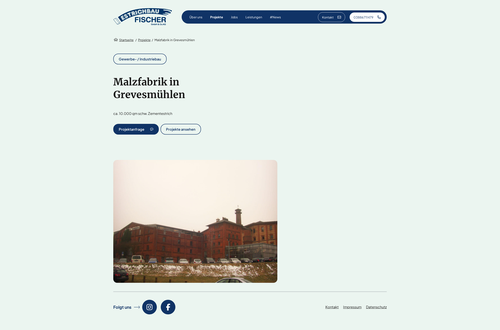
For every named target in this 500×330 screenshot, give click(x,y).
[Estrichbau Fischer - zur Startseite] (142, 17)
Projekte (144, 40)
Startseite (126, 40)
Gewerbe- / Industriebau (140, 59)
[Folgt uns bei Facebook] (168, 307)
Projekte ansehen (181, 129)
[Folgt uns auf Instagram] (149, 307)
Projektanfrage (131, 129)
